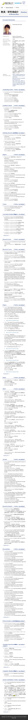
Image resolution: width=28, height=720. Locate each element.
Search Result (9, 7)
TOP (2, 7)
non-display (21, 89)
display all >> (7, 235)
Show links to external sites (12, 320)
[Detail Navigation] (24, 3)
